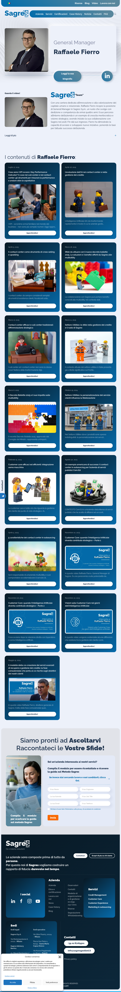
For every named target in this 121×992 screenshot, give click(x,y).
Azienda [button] (39, 14)
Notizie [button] (87, 14)
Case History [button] (75, 14)
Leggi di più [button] (10, 135)
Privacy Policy (32, 988)
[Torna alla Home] (16, 13)
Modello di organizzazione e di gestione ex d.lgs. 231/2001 (74, 899)
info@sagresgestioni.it (79, 950)
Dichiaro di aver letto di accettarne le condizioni (75, 809)
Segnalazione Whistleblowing (74, 914)
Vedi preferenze (52, 982)
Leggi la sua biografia (67, 76)
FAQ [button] (106, 14)
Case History (54, 907)
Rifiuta (32, 982)
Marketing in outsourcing (99, 907)
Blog (87, 3)
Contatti (71, 889)
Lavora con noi (107, 3)
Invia (53, 817)
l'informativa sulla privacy (73, 809)
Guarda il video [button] (26, 112)
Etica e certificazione (55, 890)
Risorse (78, 3)
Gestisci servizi (10, 976)
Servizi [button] (49, 14)
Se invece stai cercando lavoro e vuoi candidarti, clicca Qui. (77, 779)
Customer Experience (98, 903)
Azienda (52, 885)
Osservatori (73, 885)
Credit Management (97, 895)
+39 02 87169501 (76, 943)
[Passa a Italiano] (9, 3)
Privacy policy (70, 959)
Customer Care (95, 899)
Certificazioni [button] (60, 14)
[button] (60, 957)
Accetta (13, 982)
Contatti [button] (97, 14)
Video (95, 3)
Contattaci (80, 856)
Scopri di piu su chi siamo (102, 856)
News (51, 903)
